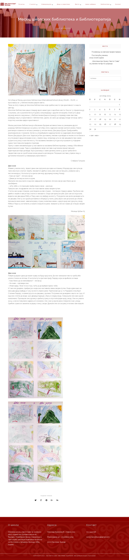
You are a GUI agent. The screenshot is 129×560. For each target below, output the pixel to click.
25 (100, 124)
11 (100, 114)
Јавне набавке (90, 4)
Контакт (118, 4)
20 (110, 119)
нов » (97, 135)
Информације (46, 4)
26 (105, 124)
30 (90, 129)
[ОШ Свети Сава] (12, 4)
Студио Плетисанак (89, 555)
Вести (77, 4)
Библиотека (105, 4)
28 (115, 124)
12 (105, 114)
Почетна (21, 4)
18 (100, 119)
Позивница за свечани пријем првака (106, 52)
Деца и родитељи (63, 4)
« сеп (91, 135)
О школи (33, 4)
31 (95, 129)
